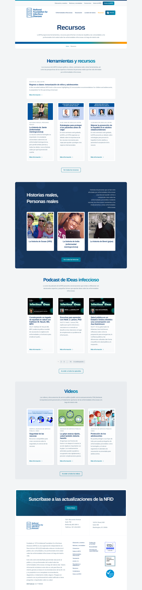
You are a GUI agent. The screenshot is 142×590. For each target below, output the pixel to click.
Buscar (112, 12)
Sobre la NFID (97, 3)
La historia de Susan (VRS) (40, 241)
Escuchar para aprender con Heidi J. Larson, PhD (70, 318)
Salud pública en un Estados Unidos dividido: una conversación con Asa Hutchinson (102, 320)
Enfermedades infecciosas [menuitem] (77, 555)
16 (70, 362)
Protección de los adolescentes (98, 435)
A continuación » (79, 362)
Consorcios (87, 3)
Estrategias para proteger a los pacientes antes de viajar (71, 127)
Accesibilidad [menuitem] (93, 547)
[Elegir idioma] (115, 3)
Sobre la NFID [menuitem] (77, 551)
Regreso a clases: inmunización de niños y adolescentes (53, 84)
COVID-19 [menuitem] (75, 561)
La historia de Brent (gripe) (101, 241)
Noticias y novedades (75, 3)
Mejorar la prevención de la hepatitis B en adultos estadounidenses (101, 127)
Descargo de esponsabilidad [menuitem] (93, 550)
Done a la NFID (108, 3)
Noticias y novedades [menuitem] (79, 545)
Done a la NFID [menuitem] (77, 574)
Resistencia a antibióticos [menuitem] (76, 564)
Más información (35, 95)
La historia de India (71, 241)
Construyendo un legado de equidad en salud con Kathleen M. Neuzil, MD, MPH (40, 320)
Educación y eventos (61, 3)
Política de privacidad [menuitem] (92, 543)
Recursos (101, 12)
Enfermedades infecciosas (64, 12)
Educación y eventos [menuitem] (78, 542)
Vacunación (78, 12)
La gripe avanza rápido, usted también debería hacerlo (70, 436)
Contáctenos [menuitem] (76, 571)
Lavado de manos (89, 12)
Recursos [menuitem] (75, 568)
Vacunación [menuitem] (76, 558)
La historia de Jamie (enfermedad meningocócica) (38, 129)
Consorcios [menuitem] (76, 548)
